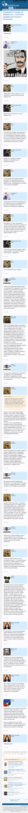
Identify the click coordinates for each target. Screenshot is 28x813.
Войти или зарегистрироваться (20, 1)
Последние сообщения (16, 9)
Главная (5, 7)
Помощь (25, 804)
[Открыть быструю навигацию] (26, 799)
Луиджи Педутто (11, 793)
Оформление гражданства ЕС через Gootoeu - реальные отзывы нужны (17, 771)
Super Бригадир (11, 765)
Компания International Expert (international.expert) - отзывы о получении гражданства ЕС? (16, 763)
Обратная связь (20, 804)
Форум (11, 7)
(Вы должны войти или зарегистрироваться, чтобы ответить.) (15, 751)
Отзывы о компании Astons (15, 777)
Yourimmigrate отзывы (13, 792)
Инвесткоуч (10, 778)
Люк (9, 773)
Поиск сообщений (7, 9)
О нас (15, 804)
